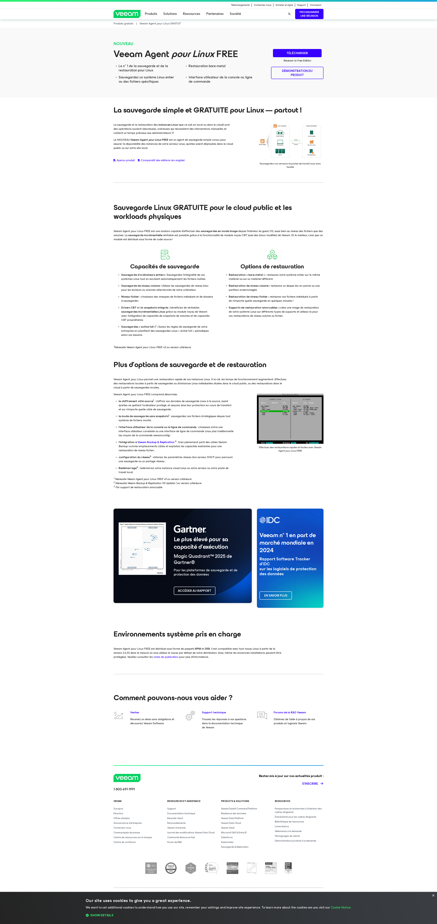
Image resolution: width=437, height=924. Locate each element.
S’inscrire (310, 783)
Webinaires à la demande (288, 831)
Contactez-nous (262, 5)
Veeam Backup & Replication (156, 442)
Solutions (170, 14)
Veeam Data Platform (232, 818)
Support (301, 5)
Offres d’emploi (122, 818)
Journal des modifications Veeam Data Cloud (191, 833)
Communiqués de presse (127, 833)
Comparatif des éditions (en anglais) (163, 160)
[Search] (289, 14)
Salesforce (227, 837)
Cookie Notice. (341, 907)
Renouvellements (176, 823)
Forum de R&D (174, 842)
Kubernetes (227, 842)
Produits (151, 14)
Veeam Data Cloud (231, 823)
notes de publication (165, 657)
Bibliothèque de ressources (289, 822)
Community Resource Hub (181, 837)
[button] (218, 915)
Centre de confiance (125, 842)
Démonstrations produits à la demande (295, 841)
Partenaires (215, 14)
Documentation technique (181, 813)
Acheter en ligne (284, 5)
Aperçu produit (126, 160)
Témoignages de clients (287, 836)
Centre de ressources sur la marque (133, 837)
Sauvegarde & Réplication (235, 847)
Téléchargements (240, 5)
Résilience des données (233, 813)
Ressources (191, 14)
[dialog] (218, 908)
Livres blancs (282, 826)
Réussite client (175, 818)
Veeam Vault (227, 828)
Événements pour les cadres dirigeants (295, 817)
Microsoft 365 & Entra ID (234, 833)
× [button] (433, 895)
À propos (118, 809)
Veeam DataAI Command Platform (239, 809)
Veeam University (176, 828)
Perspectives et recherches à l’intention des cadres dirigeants (298, 810)
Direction (118, 813)
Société (235, 14)
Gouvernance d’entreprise (128, 823)
